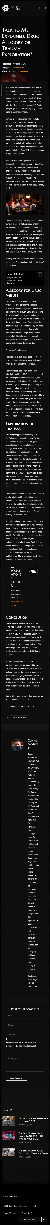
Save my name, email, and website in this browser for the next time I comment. (23, 1044)
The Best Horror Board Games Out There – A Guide (33, 1152)
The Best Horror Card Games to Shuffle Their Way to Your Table (31, 1136)
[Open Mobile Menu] (40, 8)
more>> (18, 597)
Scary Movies (18, 67)
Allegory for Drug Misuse (15, 278)
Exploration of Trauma (14, 280)
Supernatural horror (19, 717)
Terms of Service (9, 1213)
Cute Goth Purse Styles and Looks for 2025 (33, 1120)
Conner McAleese (20, 71)
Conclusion (10, 283)
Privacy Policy (27, 1213)
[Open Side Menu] (45, 8)
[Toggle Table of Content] (39, 274)
